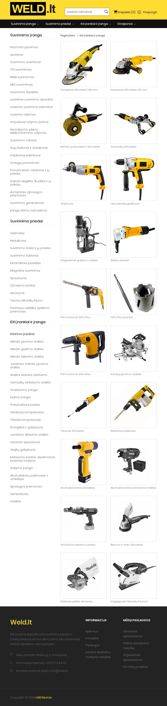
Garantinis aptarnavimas (133, 634)
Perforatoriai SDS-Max (75, 374)
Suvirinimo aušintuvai (25, 62)
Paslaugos (93, 645)
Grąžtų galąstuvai (22, 450)
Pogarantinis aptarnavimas (133, 657)
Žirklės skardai (120, 260)
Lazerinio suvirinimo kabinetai (31, 107)
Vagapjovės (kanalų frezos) (129, 601)
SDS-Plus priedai (122, 317)
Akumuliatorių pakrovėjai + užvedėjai (29, 477)
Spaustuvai (18, 278)
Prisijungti (150, 12)
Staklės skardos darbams (28, 375)
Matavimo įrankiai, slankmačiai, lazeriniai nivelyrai (32, 459)
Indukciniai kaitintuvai (25, 155)
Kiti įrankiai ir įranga (95, 24)
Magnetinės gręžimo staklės (79, 260)
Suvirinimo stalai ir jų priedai (30, 248)
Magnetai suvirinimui (25, 271)
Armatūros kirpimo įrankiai (77, 545)
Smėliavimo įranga (24, 390)
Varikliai (15, 501)
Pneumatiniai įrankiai (25, 405)
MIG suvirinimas (21, 85)
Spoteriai (16, 55)
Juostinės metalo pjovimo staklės (29, 365)
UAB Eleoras (44, 697)
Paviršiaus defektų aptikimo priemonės (29, 309)
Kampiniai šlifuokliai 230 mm (79, 90)
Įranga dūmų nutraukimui (28, 210)
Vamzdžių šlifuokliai (123, 147)
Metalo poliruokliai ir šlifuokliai (80, 147)
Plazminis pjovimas (24, 47)
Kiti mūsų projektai (135, 667)
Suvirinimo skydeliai (24, 92)
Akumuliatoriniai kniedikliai (77, 488)
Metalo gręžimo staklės (27, 349)
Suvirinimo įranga (23, 24)
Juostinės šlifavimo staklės (29, 435)
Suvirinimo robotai (23, 140)
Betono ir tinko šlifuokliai (127, 545)
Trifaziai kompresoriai (25, 420)
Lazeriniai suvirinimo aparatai (31, 99)
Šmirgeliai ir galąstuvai (26, 427)
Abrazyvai (17, 293)
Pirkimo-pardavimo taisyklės (136, 645)
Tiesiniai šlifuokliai (72, 431)
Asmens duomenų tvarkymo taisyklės (98, 654)
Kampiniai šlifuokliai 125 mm (129, 90)
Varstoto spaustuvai (25, 442)
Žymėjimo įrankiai (22, 285)
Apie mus (92, 631)
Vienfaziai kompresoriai (27, 412)
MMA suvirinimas (22, 77)
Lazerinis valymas (23, 114)
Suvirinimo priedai (58, 24)
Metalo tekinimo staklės (27, 357)
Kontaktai (92, 638)
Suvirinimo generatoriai (27, 203)
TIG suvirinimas (21, 69)
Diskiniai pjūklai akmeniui (76, 601)
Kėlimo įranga (20, 397)
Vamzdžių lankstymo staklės (30, 382)
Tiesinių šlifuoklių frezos (26, 300)
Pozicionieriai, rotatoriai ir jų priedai (29, 172)
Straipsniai (125, 24)
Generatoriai (19, 494)
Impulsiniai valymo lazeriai (29, 122)
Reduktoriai (18, 241)
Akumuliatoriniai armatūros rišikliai (133, 488)
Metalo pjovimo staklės (27, 341)
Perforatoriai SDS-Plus (75, 317)
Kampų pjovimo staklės (126, 374)
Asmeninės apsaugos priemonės (26, 194)
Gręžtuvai (66, 204)
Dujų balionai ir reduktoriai (29, 148)
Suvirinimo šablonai (24, 255)
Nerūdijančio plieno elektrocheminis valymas (28, 131)
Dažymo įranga (21, 468)
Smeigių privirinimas (24, 163)
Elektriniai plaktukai (123, 431)
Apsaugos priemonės (26, 486)
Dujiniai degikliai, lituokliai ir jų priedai (30, 183)
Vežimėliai (17, 233)
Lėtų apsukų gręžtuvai (125, 204)
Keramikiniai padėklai (25, 263)
